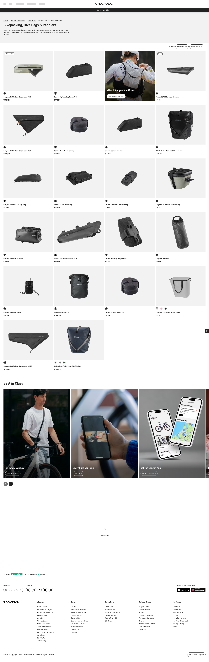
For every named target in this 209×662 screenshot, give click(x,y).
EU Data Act (41, 638)
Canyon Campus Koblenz (79, 621)
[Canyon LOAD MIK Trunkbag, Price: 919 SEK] (28, 232)
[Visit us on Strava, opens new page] (45, 590)
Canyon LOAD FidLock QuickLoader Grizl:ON (18, 366)
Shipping (142, 612)
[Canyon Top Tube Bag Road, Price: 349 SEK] (130, 124)
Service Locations (145, 610)
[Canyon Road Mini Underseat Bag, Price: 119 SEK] (130, 178)
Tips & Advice (75, 618)
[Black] (165, 308)
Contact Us (142, 629)
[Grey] (60, 362)
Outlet (175, 627)
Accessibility (41, 641)
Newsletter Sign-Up (14, 590)
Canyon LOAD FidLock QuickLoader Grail (17, 151)
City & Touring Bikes (179, 618)
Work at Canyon (42, 621)
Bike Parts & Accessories (181, 621)
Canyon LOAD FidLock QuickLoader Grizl (17, 97)
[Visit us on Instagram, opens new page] (34, 590)
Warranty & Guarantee (146, 618)
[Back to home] (104, 4)
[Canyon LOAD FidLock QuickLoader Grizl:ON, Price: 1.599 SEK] (28, 340)
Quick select (28, 87)
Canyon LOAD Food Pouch (12, 312)
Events (73, 607)
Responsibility (42, 615)
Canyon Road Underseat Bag (64, 151)
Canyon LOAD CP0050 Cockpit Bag (168, 205)
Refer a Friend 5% (111, 618)
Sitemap (74, 632)
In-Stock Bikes (110, 610)
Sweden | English (197, 655)
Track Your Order (144, 627)
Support (42, 4)
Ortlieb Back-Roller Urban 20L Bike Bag (67, 366)
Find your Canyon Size (112, 612)
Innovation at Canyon (44, 610)
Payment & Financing (146, 615)
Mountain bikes (178, 612)
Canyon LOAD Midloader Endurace (167, 97)
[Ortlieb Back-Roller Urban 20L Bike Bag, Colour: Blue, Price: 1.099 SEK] (79, 340)
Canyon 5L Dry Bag (162, 258)
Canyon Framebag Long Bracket (115, 258)
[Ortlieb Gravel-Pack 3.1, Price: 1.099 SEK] (79, 286)
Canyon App (75, 629)
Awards (40, 618)
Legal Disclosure (42, 629)
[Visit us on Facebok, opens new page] (28, 590)
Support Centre (144, 607)
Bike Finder (109, 607)
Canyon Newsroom (43, 624)
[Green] (64, 362)
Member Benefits (77, 627)
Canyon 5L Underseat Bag (63, 205)
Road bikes (176, 607)
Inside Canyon (42, 607)
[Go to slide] (158, 484)
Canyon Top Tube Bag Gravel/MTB (65, 97)
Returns (141, 621)
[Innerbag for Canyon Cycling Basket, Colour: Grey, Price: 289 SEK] (181, 286)
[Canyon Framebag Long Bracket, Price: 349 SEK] (130, 232)
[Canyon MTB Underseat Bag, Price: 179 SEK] (130, 286)
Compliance (41, 635)
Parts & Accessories (18, 20)
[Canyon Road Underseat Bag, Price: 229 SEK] (79, 124)
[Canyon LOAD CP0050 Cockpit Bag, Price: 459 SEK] (181, 178)
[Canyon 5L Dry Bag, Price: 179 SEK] (181, 232)
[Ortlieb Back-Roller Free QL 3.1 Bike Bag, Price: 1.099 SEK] (181, 124)
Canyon (5, 20)
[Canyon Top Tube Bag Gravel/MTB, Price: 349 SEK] (79, 71)
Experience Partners (78, 624)
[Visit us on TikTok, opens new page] (51, 590)
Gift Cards (108, 621)
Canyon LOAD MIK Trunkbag (13, 258)
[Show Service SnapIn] (207, 331)
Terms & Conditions (44, 627)
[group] (104, 437)
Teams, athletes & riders (79, 612)
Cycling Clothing (178, 624)
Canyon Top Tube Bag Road (114, 151)
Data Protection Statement (46, 632)
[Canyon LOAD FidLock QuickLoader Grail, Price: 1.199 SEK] (28, 124)
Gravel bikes (177, 610)
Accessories (32, 20)
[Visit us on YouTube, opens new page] (39, 590)
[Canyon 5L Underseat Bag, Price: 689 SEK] (79, 178)
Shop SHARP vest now (116, 96)
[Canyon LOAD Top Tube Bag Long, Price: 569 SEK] (28, 178)
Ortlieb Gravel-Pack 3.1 (61, 312)
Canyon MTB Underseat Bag (114, 312)
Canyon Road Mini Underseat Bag (116, 205)
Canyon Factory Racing (45, 612)
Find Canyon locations (78, 610)
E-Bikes (175, 615)
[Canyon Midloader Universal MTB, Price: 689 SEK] (79, 232)
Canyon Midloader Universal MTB (65, 258)
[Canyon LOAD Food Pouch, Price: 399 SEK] (28, 286)
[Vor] (11, 484)
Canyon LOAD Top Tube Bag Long (14, 205)
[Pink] (161, 308)
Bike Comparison (110, 615)
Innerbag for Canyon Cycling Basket (168, 312)
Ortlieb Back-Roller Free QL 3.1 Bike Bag (169, 151)
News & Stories (76, 615)
